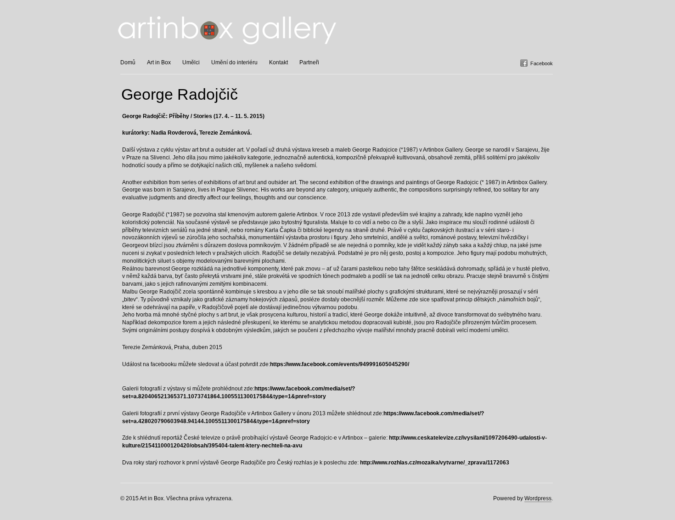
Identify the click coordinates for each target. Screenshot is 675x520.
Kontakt (278, 62)
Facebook (541, 63)
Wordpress (537, 498)
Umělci (191, 62)
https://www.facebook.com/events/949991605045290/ (339, 364)
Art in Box (159, 62)
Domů (127, 62)
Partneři (309, 62)
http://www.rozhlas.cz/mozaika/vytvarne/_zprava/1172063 (434, 462)
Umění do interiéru (234, 62)
